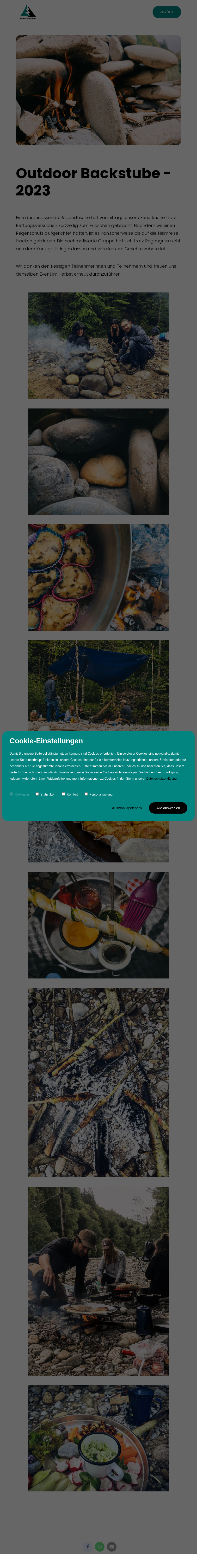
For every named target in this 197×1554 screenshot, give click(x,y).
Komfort (72, 794)
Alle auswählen (168, 808)
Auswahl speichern (127, 808)
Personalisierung (100, 794)
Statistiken (47, 794)
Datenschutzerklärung (161, 778)
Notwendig (21, 794)
